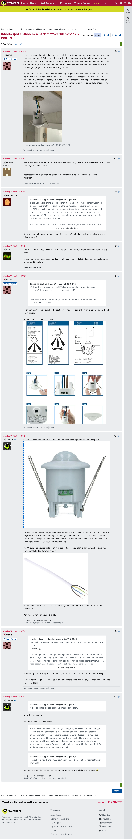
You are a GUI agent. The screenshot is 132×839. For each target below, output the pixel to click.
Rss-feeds (107, 826)
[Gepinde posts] (120, 35)
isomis (9, 55)
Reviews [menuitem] (34, 3)
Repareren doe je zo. (32, 267)
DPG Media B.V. (34, 817)
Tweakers (6, 817)
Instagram (107, 822)
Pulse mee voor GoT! (43, 620)
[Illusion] (7, 172)
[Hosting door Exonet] (110, 802)
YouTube (106, 818)
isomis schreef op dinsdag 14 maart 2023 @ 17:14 (53, 199)
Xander (9, 439)
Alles (97, 35)
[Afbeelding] (35, 648)
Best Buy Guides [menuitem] (48, 3)
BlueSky (106, 815)
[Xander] (7, 446)
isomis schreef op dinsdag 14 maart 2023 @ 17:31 (53, 757)
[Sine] (7, 256)
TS (103, 35)
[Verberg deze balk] (121, 9)
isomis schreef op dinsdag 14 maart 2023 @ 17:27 (53, 705)
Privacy (54, 830)
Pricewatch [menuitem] (66, 3)
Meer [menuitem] (104, 3)
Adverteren (55, 815)
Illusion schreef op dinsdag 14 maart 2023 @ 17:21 (53, 284)
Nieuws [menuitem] (24, 3)
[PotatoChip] (7, 202)
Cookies (54, 834)
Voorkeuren (66, 834)
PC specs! (27, 620)
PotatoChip (11, 195)
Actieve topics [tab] (127, 21)
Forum (3, 29)
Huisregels (55, 822)
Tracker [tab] (127, 13)
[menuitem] (116, 3)
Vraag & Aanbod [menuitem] (82, 3)
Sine (8, 249)
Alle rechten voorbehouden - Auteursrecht (21, 819)
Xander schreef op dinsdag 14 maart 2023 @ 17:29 (53, 639)
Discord (106, 830)
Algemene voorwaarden (62, 826)
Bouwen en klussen (35, 29)
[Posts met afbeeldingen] (108, 35)
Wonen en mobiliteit (17, 29)
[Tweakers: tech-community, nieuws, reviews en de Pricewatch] (10, 3)
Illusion (9, 162)
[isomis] (7, 66)
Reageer (18, 44)
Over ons (64, 818)
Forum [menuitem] (96, 3)
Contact (54, 818)
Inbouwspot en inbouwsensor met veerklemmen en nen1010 (71, 29)
